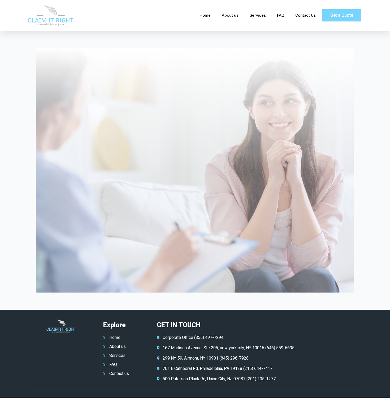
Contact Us (305, 15)
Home (205, 15)
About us (230, 15)
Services (258, 15)
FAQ (280, 15)
